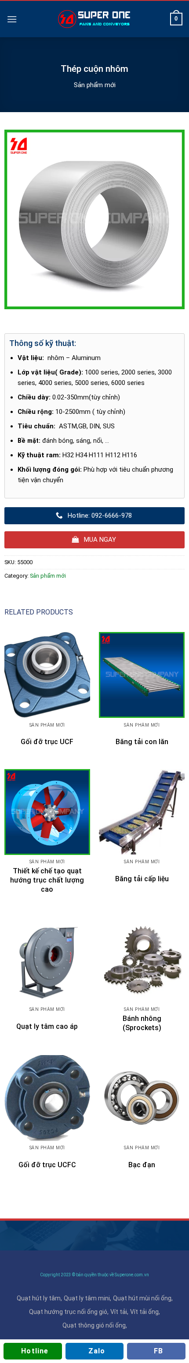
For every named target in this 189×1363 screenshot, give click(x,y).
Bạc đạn (141, 1165)
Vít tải (118, 1311)
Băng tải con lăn (142, 742)
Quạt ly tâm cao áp (47, 1026)
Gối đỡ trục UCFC (47, 1165)
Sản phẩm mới (95, 85)
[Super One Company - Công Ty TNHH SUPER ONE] (94, 19)
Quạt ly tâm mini (87, 1298)
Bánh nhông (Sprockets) (142, 1023)
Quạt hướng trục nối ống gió (68, 1311)
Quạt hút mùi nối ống (142, 1298)
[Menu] (12, 19)
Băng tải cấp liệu (142, 879)
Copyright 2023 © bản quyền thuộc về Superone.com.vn (94, 1274)
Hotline (34, 1351)
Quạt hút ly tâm (39, 1298)
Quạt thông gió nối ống (94, 1325)
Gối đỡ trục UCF (47, 742)
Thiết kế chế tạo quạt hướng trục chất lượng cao (47, 880)
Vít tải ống (144, 1311)
